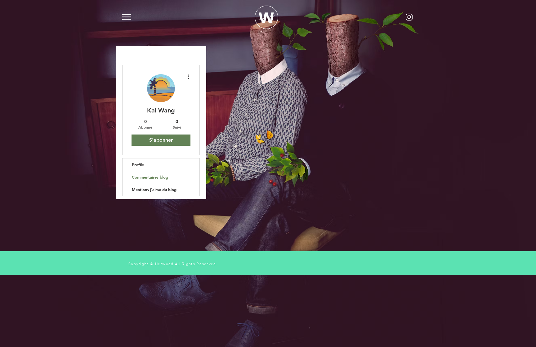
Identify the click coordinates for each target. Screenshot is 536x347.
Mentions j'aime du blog (154, 189)
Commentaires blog (150, 177)
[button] (126, 17)
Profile (138, 164)
